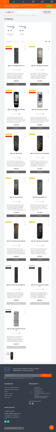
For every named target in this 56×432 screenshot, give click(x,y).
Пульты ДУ (10, 15)
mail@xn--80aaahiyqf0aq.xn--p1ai (12, 413)
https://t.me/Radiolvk (33, 404)
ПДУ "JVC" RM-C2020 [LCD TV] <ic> (16, 65)
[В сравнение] (25, 49)
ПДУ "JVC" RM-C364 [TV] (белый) (40, 109)
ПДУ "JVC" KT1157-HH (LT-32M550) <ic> (16, 285)
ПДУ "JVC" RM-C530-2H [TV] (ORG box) (16, 241)
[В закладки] (25, 47)
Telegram (5, 422)
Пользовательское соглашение (11, 389)
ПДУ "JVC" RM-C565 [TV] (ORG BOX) (39, 241)
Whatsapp (8, 422)
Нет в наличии (16, 303)
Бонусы (6, 391)
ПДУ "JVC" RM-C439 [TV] (16, 153)
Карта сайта (7, 397)
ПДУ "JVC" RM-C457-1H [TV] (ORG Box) (39, 153)
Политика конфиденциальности (16, 378)
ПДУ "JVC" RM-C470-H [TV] (16, 197)
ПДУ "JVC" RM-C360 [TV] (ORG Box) (39, 65)
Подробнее (20, 6)
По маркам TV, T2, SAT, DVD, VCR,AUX (22, 15)
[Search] (37, 12)
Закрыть (49, 6)
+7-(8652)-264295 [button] (9, 411)
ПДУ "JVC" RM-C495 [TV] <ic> (40, 197)
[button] (23, 1)
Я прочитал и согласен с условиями (19, 378)
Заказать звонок (47, 12)
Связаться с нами (8, 393)
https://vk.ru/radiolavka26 (30, 404)
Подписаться (46, 375)
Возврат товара (8, 395)
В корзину (16, 84)
